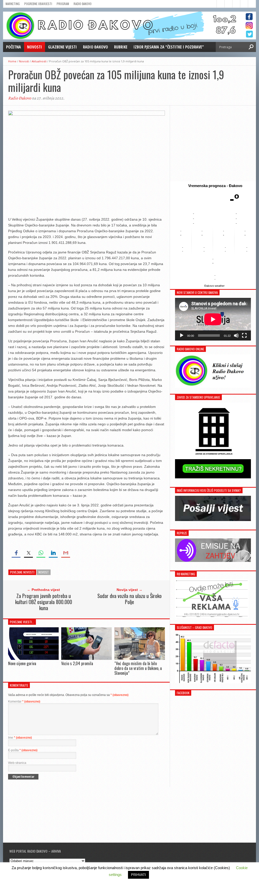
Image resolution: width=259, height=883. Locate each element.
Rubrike (120, 47)
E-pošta (22, 750)
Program (63, 4)
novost (43, 572)
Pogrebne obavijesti (38, 4)
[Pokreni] (181, 335)
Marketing (13, 4)
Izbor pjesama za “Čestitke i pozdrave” (169, 47)
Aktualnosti (39, 61)
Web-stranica (17, 763)
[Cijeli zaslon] (244, 335)
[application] (213, 319)
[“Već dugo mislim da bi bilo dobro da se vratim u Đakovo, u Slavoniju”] (139, 658)
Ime (20, 737)
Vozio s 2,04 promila (77, 663)
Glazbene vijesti (62, 47)
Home (12, 61)
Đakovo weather (214, 285)
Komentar (24, 701)
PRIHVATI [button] (138, 875)
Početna (13, 47)
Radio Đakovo (83, 4)
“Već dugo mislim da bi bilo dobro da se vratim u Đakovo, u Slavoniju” (138, 668)
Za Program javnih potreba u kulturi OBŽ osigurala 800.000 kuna (43, 602)
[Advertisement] (213, 143)
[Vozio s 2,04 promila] (86, 658)
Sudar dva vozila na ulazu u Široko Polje (129, 599)
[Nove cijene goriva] (33, 658)
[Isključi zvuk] (236, 335)
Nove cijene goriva (22, 663)
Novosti (34, 47)
